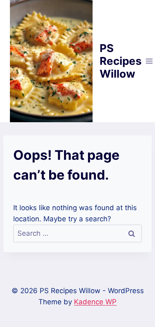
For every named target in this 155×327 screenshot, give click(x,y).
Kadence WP (95, 302)
